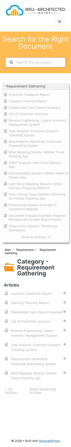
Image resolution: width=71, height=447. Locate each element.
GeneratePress (49, 441)
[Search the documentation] (11, 62)
